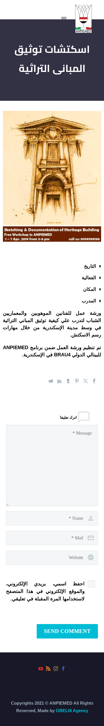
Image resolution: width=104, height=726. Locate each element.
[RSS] (48, 668)
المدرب (89, 300)
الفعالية (89, 277)
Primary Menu (64, 18)
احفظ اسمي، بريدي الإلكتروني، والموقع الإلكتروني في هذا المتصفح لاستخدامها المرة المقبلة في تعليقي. (45, 591)
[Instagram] (55, 668)
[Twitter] (85, 381)
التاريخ (90, 266)
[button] (52, 266)
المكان (89, 289)
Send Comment (67, 631)
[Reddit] (51, 381)
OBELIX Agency (72, 710)
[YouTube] (40, 668)
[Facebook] (94, 381)
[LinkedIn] (59, 381)
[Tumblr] (68, 381)
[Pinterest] (77, 381)
